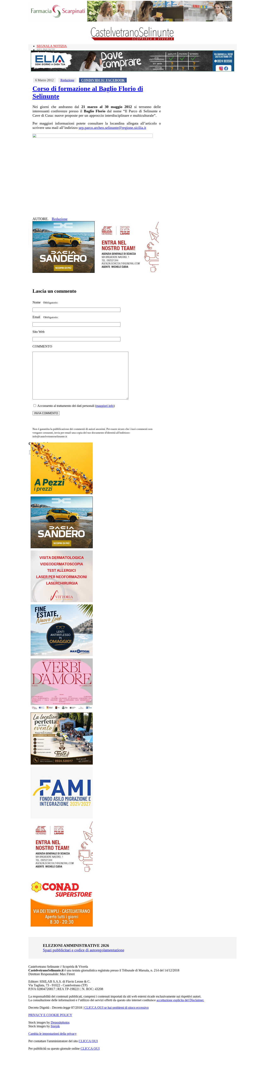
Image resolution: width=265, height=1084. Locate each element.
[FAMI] (62, 817)
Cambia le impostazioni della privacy (52, 1033)
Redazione (67, 80)
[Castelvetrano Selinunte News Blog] (132, 39)
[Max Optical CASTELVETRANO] (62, 655)
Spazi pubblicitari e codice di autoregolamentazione (83, 950)
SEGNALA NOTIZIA (52, 46)
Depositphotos (60, 1022)
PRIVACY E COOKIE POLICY (50, 1015)
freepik (55, 1026)
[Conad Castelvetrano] (62, 925)
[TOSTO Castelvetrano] (62, 763)
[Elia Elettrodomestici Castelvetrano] (132, 70)
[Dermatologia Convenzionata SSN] (62, 601)
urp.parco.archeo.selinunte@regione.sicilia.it (112, 128)
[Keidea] (62, 493)
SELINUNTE (46, 50)
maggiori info (105, 406)
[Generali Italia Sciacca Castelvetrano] (128, 271)
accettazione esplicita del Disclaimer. (180, 1000)
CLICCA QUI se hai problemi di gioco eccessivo (116, 1007)
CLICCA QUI (88, 1041)
